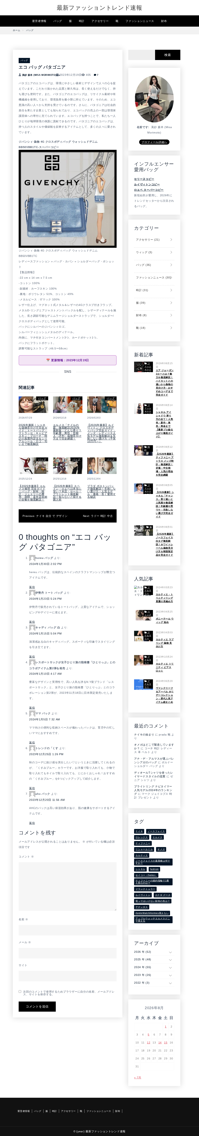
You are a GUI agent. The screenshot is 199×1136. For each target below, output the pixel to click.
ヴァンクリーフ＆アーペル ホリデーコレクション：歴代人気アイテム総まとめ (165, 695)
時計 (82, 21)
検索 (167, 55)
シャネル (140, 869)
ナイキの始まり (144, 734)
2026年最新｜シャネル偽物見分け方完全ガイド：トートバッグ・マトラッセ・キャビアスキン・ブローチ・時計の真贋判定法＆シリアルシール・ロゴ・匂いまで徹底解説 (33, 434)
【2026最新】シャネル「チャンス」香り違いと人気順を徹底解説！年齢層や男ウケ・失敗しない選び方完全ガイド (165, 504)
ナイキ (139, 831)
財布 (164, 21)
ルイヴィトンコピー (147, 184)
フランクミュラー (145, 889)
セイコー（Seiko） (146, 875)
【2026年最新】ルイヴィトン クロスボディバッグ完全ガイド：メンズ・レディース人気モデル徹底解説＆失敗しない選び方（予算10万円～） (101, 433)
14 (160, 1042)
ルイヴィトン (142, 895)
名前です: (143, 127)
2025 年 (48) (142, 959)
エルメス (157, 837)
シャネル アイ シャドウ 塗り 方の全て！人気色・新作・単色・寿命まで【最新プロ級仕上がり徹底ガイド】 (164, 424)
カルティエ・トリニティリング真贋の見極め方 (164, 598)
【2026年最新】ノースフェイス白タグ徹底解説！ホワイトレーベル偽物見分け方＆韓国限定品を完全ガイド (165, 544)
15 (165, 1042)
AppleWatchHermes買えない (152, 913)
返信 (32, 587)
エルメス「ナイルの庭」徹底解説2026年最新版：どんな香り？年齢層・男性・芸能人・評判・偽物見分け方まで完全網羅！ (67, 432)
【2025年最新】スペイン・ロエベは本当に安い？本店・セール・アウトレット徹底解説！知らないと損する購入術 (67, 493)
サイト (23, 965)
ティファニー (142, 843)
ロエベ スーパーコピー (149, 189)
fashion (154, 869)
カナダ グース (163, 895)
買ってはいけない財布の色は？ (152, 901)
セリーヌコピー (144, 179)
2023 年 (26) (142, 974)
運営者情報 (39, 21)
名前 (23, 919)
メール (25, 942)
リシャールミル (144, 849)
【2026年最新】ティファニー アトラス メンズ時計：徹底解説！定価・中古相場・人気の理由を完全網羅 (165, 464)
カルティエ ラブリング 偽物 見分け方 (165, 643)
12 (148, 1042)
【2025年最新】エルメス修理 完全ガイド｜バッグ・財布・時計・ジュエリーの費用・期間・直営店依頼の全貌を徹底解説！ (33, 493)
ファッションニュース (140, 21)
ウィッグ (143, 252)
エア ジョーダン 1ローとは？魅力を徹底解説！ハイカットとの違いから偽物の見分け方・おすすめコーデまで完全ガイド (165, 382)
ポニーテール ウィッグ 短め (165, 620)
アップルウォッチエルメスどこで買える (152, 919)
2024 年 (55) (142, 967)
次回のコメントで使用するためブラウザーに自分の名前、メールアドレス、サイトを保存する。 (68, 993)
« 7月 (137, 1077)
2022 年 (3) (141, 982)
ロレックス (141, 837)
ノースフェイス (156, 831)
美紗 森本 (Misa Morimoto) (39, 75)
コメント (26, 856)
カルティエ (141, 855)
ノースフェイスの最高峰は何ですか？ (152, 862)
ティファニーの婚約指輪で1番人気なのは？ (152, 881)
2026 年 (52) (142, 951)
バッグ (57, 21)
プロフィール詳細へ (154, 142)
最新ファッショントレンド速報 (99, 7)
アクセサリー (100, 21)
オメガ (161, 849)
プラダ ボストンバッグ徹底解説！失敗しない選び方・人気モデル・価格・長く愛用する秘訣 (101, 491)
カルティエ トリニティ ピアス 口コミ (165, 667)
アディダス (141, 907)
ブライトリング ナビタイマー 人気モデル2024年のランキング (153, 790)
